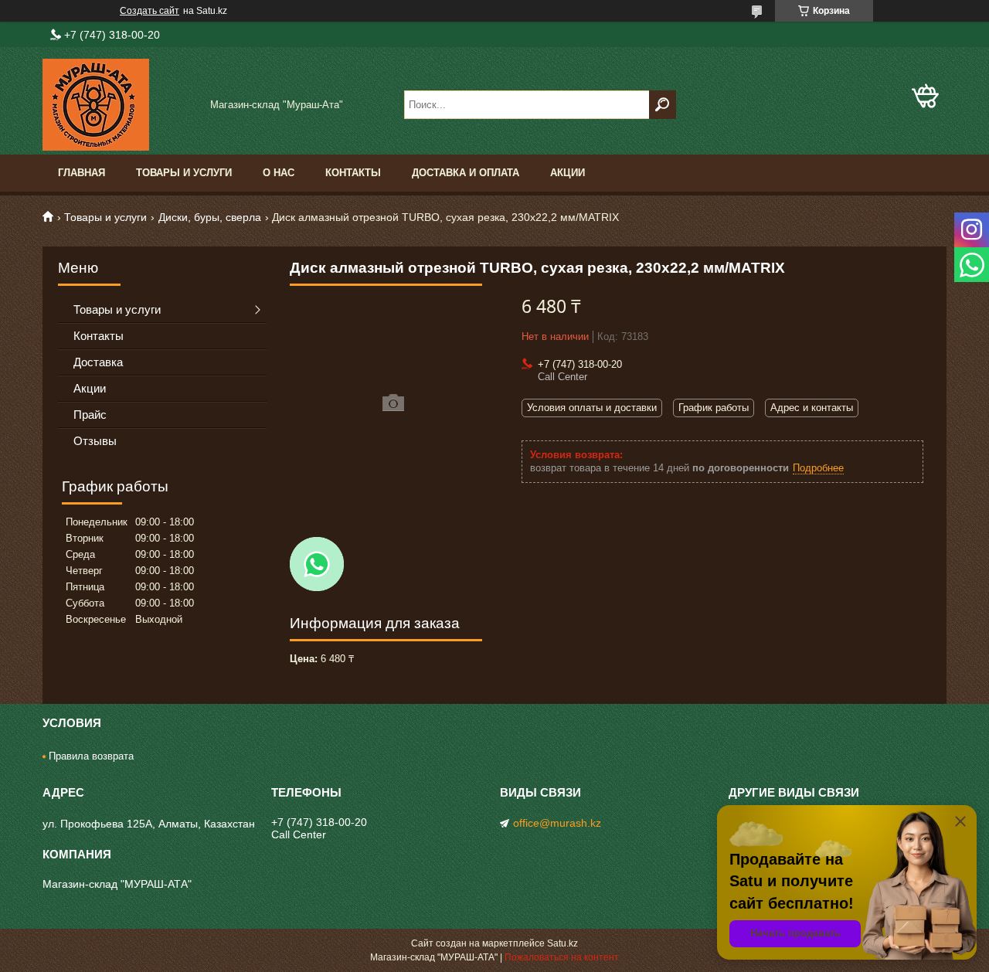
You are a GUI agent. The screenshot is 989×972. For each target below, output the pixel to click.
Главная (81, 172)
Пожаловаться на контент (562, 957)
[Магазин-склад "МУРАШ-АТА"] (119, 105)
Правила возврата (91, 756)
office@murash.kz (557, 823)
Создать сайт (149, 10)
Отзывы (95, 440)
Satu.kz (562, 943)
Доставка (98, 362)
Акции (567, 172)
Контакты (353, 172)
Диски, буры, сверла (209, 217)
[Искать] (662, 104)
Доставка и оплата (465, 172)
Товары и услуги (184, 172)
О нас (278, 172)
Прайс (90, 414)
